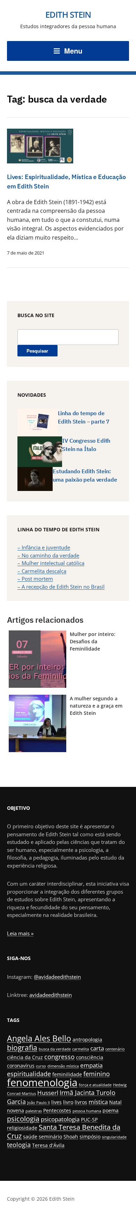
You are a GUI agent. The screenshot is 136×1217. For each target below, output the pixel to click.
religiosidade (22, 1128)
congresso (59, 1056)
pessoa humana (87, 1111)
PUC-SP (89, 1119)
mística (98, 1102)
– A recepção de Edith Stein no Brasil (61, 586)
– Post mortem (35, 578)
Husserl (47, 1093)
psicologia (23, 1118)
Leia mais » (20, 933)
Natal (115, 1102)
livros (81, 1102)
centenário (115, 1049)
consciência (89, 1057)
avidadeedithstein (50, 994)
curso (41, 1066)
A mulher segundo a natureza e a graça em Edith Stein (96, 705)
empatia (91, 1065)
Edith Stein (68, 14)
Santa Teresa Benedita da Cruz (63, 1131)
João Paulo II (38, 1102)
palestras (33, 1111)
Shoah (70, 1136)
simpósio (90, 1136)
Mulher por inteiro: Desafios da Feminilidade (92, 641)
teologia (19, 1144)
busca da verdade (55, 1049)
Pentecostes (57, 1110)
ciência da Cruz (25, 1057)
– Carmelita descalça (41, 570)
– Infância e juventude (43, 547)
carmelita (80, 1049)
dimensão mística (63, 1066)
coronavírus (21, 1065)
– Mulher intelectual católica (50, 562)
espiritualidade (29, 1073)
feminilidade (67, 1074)
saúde (30, 1136)
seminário (50, 1136)
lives (56, 1102)
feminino (96, 1073)
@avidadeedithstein (57, 976)
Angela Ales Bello (39, 1038)
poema (111, 1110)
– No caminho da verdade (48, 555)
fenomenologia (42, 1082)
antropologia (87, 1039)
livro (68, 1102)
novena (15, 1110)
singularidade (114, 1137)
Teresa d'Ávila (48, 1145)
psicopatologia (60, 1119)
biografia (22, 1047)
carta (97, 1048)
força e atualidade (95, 1084)
